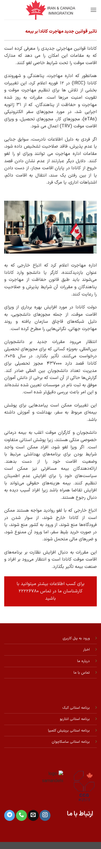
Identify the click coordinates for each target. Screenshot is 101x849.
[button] (93, 10)
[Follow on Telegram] (9, 815)
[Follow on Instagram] (45, 815)
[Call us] (21, 815)
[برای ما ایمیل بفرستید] (33, 815)
